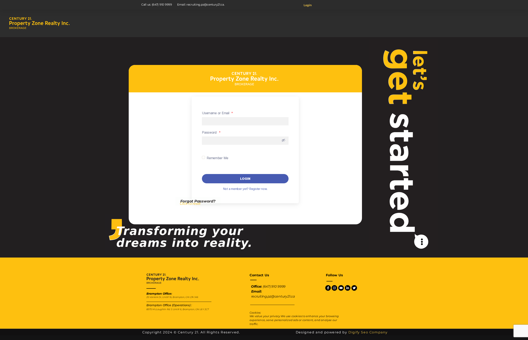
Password (211, 132)
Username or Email (217, 113)
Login (308, 5)
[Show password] (283, 140)
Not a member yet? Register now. (245, 189)
